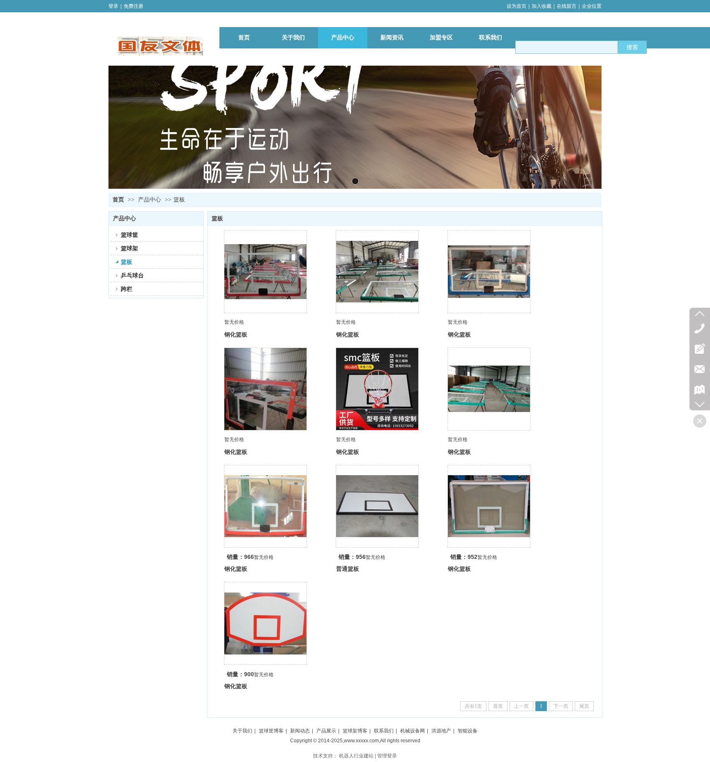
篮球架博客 (355, 731)
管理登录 (387, 756)
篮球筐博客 (271, 731)
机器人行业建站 (356, 756)
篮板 (179, 200)
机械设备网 (412, 731)
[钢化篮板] (265, 271)
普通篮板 (347, 568)
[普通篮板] (377, 506)
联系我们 (384, 731)
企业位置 (592, 6)
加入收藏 (541, 6)
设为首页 (516, 6)
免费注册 (133, 6)
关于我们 (242, 731)
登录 (113, 6)
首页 (118, 200)
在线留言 (566, 6)
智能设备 (467, 731)
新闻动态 (300, 731)
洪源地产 (441, 731)
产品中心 (149, 200)
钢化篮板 (235, 334)
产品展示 (326, 731)
